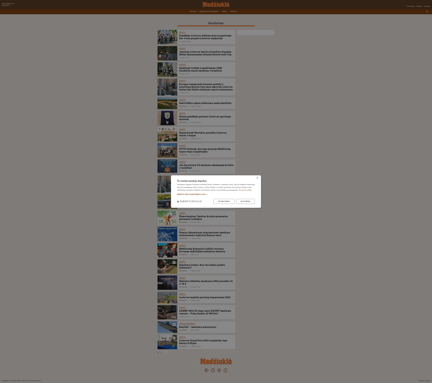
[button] (216, 194)
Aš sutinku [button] (245, 201)
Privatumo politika (245, 190)
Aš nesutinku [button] (224, 201)
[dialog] (216, 191)
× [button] (257, 178)
